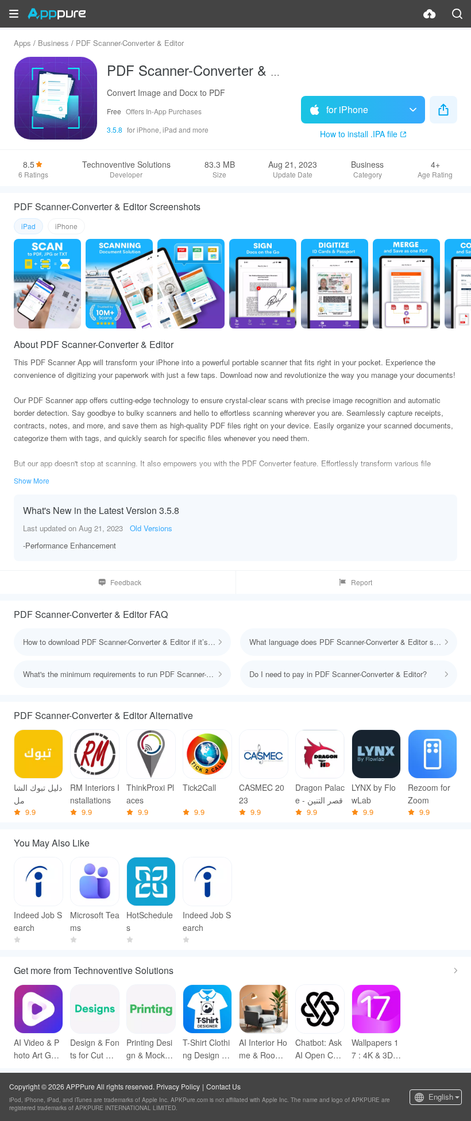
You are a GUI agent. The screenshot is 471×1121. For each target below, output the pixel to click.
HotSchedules (149, 921)
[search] (457, 14)
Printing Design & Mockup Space (150, 1049)
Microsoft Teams (94, 921)
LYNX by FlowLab (374, 794)
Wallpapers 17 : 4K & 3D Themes (376, 1049)
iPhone (66, 226)
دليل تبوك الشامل (38, 794)
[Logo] (57, 14)
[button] (14, 14)
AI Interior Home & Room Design (263, 1049)
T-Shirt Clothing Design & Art (206, 1049)
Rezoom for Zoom (429, 794)
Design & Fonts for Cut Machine (94, 1049)
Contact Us (223, 1086)
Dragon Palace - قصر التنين (320, 794)
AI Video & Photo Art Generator (37, 1049)
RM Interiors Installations (94, 794)
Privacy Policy (178, 1086)
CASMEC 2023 (261, 794)
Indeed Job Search (38, 921)
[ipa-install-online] (429, 14)
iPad (28, 226)
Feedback (125, 582)
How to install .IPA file (358, 134)
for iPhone (347, 109)
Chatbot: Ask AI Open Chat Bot (320, 1049)
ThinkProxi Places (150, 794)
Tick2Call (199, 787)
